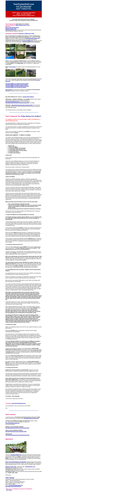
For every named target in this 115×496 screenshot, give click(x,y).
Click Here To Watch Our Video (26, 33)
